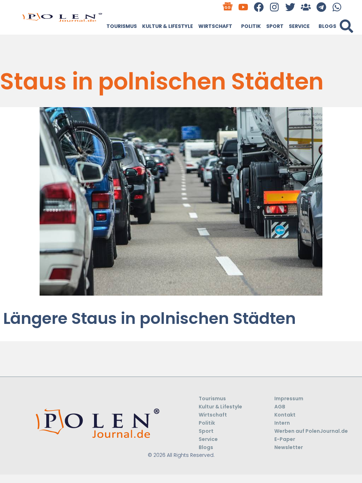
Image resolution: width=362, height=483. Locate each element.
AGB (279, 406)
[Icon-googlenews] (227, 7)
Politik (251, 26)
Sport (275, 26)
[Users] (306, 7)
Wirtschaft (215, 26)
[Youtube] (243, 7)
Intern (282, 422)
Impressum (288, 398)
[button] (346, 26)
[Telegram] (321, 7)
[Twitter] (290, 7)
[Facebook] (259, 7)
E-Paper (284, 439)
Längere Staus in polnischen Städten (149, 318)
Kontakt (285, 414)
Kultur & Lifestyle (167, 26)
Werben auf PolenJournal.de (311, 431)
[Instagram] (274, 7)
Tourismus (121, 26)
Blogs (327, 26)
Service (299, 26)
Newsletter (288, 447)
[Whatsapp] (337, 7)
